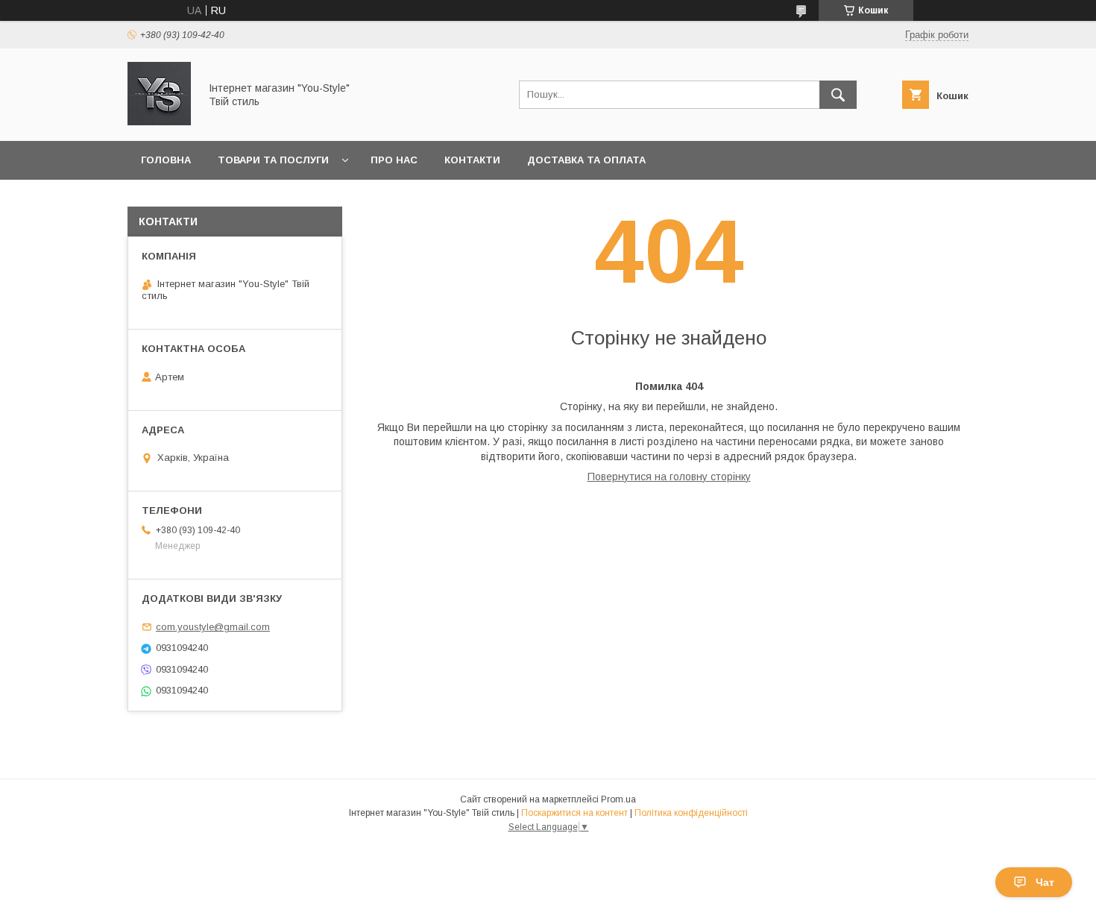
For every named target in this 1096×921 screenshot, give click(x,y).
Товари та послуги (273, 160)
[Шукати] (838, 95)
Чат (1045, 882)
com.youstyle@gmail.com (213, 626)
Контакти (472, 160)
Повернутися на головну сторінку (669, 476)
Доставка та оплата (586, 160)
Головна (166, 160)
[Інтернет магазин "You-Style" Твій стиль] (159, 122)
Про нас (394, 160)
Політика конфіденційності (691, 813)
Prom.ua (618, 799)
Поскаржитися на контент (574, 813)
